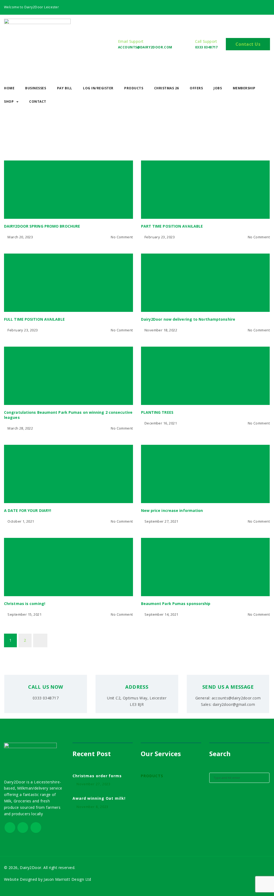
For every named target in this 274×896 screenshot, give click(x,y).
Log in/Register (98, 88)
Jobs (218, 88)
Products (133, 88)
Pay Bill (64, 88)
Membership (244, 88)
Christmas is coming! (24, 603)
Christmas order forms (97, 775)
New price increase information (172, 510)
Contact (37, 101)
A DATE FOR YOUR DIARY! (27, 510)
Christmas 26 (166, 88)
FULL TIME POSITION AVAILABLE (34, 319)
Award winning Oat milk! (99, 798)
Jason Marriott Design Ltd (67, 879)
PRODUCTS (152, 775)
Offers (196, 88)
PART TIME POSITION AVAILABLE (172, 226)
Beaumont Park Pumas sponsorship (176, 603)
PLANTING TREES (157, 412)
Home (11, 141)
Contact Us (247, 44)
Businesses (35, 88)
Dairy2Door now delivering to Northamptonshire (188, 319)
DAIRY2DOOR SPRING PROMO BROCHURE (42, 226)
